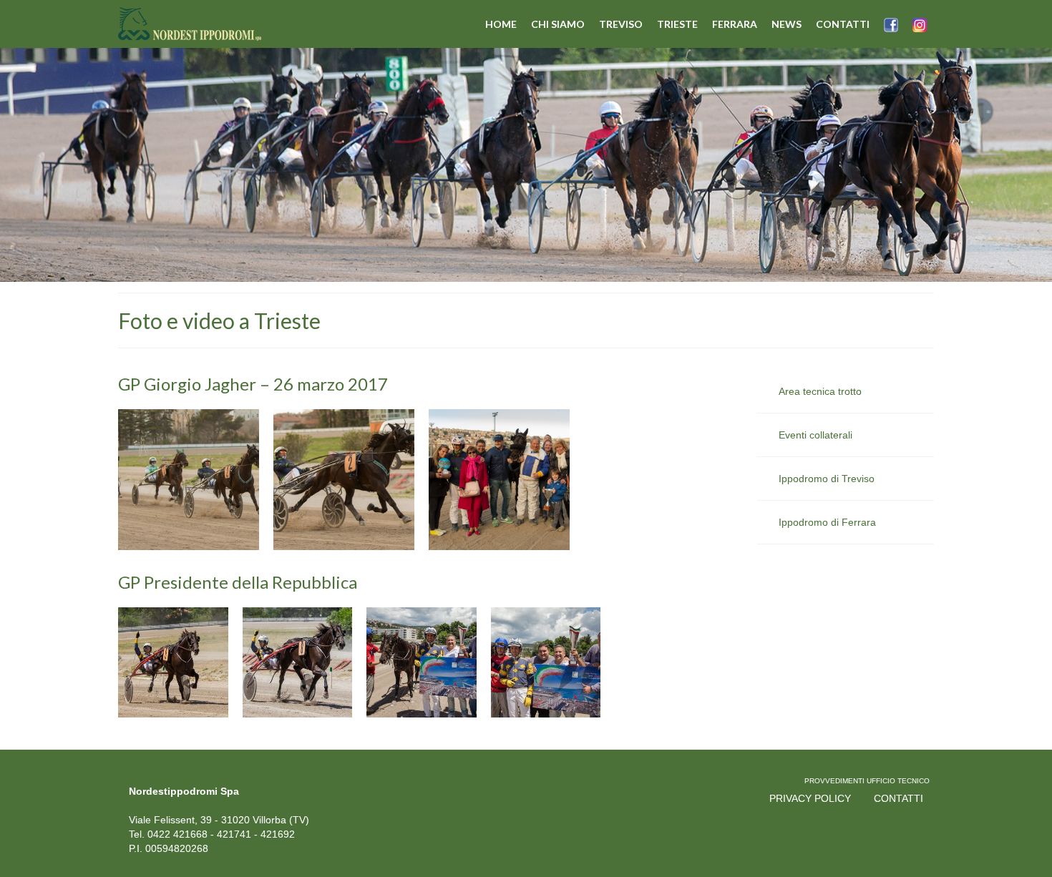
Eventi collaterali (815, 435)
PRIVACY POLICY (810, 798)
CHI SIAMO (558, 24)
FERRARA (734, 24)
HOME (501, 24)
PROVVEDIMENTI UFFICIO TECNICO (867, 781)
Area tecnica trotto (820, 391)
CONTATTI (843, 24)
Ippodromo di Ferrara (827, 522)
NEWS (786, 24)
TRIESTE (677, 24)
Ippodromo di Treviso (827, 478)
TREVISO (621, 24)
